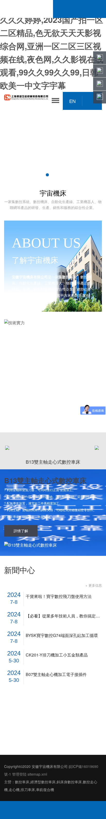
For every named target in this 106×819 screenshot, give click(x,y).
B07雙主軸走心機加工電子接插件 (56, 674)
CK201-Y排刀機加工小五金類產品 (57, 655)
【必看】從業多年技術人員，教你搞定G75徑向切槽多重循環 (64, 616)
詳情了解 (21, 530)
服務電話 (20, 810)
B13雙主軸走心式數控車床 (45, 480)
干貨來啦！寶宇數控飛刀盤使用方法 (59, 596)
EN (72, 101)
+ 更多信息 (93, 585)
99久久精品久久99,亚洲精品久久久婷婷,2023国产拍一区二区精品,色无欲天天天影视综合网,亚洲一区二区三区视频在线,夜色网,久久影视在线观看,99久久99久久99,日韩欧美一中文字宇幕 (51, 46)
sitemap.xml (37, 774)
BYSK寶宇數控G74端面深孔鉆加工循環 (62, 635)
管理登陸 (19, 774)
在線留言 (85, 810)
